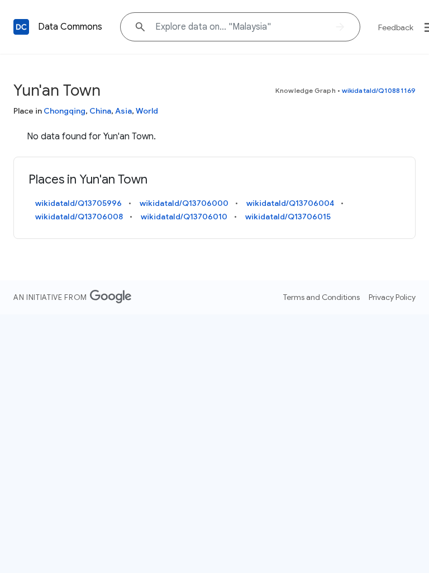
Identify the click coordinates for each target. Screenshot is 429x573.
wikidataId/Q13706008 (79, 217)
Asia (123, 111)
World (147, 111)
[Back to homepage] (21, 27)
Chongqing (64, 111)
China (100, 111)
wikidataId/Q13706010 (184, 217)
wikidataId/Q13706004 (290, 203)
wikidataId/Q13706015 (288, 217)
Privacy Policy (392, 297)
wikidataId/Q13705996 (78, 203)
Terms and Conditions (321, 297)
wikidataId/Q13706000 (184, 203)
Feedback (395, 27)
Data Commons (70, 26)
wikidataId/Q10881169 (379, 90)
